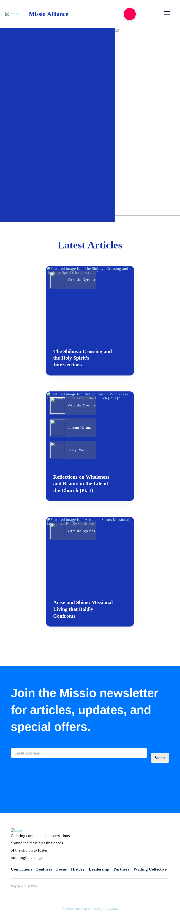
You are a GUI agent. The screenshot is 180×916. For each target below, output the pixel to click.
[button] (130, 14)
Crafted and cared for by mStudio (89, 908)
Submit (160, 758)
